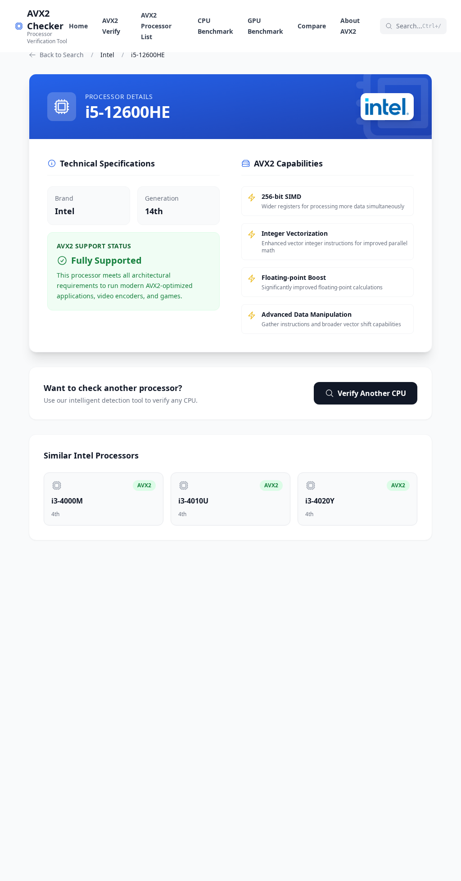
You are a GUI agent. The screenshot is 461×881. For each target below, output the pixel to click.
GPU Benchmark (265, 26)
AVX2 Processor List (156, 26)
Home (78, 26)
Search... (418, 26)
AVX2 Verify (111, 26)
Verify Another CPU (372, 393)
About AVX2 (350, 26)
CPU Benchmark (215, 26)
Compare (312, 26)
